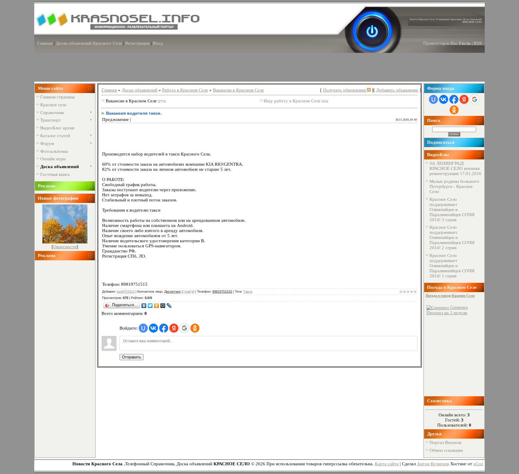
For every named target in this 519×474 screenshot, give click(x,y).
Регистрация (137, 43)
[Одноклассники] (156, 305)
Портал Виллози (445, 442)
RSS (478, 43)
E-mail (185, 291)
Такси (247, 291)
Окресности (65, 246)
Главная (45, 43)
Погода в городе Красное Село (450, 296)
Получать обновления (345, 90)
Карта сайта (387, 463)
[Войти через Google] (184, 328)
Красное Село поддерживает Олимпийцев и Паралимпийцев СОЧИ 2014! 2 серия (452, 237)
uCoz (478, 463)
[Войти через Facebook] (163, 328)
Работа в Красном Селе (185, 90)
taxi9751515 (126, 291)
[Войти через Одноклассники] (194, 328)
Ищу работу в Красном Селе (292, 100)
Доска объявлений (139, 90)
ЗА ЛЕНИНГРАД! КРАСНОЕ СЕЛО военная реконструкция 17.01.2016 (455, 168)
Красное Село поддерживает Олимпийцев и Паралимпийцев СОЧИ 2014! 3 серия (452, 209)
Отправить (131, 357)
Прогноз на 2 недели (446, 312)
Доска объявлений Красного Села (89, 43)
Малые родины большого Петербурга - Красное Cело (454, 186)
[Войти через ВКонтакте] (153, 328)
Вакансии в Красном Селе (238, 90)
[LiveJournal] (169, 305)
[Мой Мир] (163, 305)
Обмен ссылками (446, 450)
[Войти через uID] (143, 328)
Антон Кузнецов (433, 463)
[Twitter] (150, 305)
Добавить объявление (397, 90)
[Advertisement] (65, 356)
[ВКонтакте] (144, 305)
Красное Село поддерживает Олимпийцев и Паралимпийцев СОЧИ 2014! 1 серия (452, 265)
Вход (158, 43)
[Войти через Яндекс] (173, 328)
